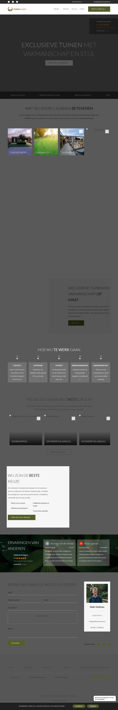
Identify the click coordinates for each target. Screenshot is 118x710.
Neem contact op (98, 9)
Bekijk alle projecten (58, 452)
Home (10, 667)
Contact (66, 667)
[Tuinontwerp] (20, 198)
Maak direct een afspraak (20, 517)
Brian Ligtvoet (91, 543)
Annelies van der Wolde (62, 543)
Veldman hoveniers (21, 555)
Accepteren (79, 706)
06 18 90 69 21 (77, 2)
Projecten (47, 667)
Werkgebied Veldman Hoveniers (95, 667)
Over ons (28, 667)
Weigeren (93, 706)
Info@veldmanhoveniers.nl (101, 2)
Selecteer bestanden (42, 621)
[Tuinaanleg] (46, 198)
